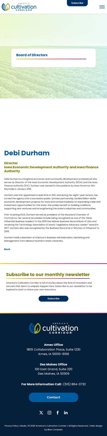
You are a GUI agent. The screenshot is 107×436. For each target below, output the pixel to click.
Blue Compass (55, 429)
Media (23, 425)
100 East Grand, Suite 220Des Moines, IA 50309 (53, 369)
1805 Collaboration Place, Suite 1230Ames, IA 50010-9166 (53, 349)
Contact (53, 397)
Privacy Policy (11, 425)
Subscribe (77, 3)
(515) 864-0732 (74, 384)
